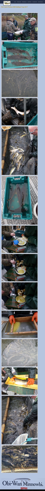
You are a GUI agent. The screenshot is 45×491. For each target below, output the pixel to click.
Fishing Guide (19, 1)
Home (15, 1)
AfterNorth (43, 490)
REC (40, 490)
